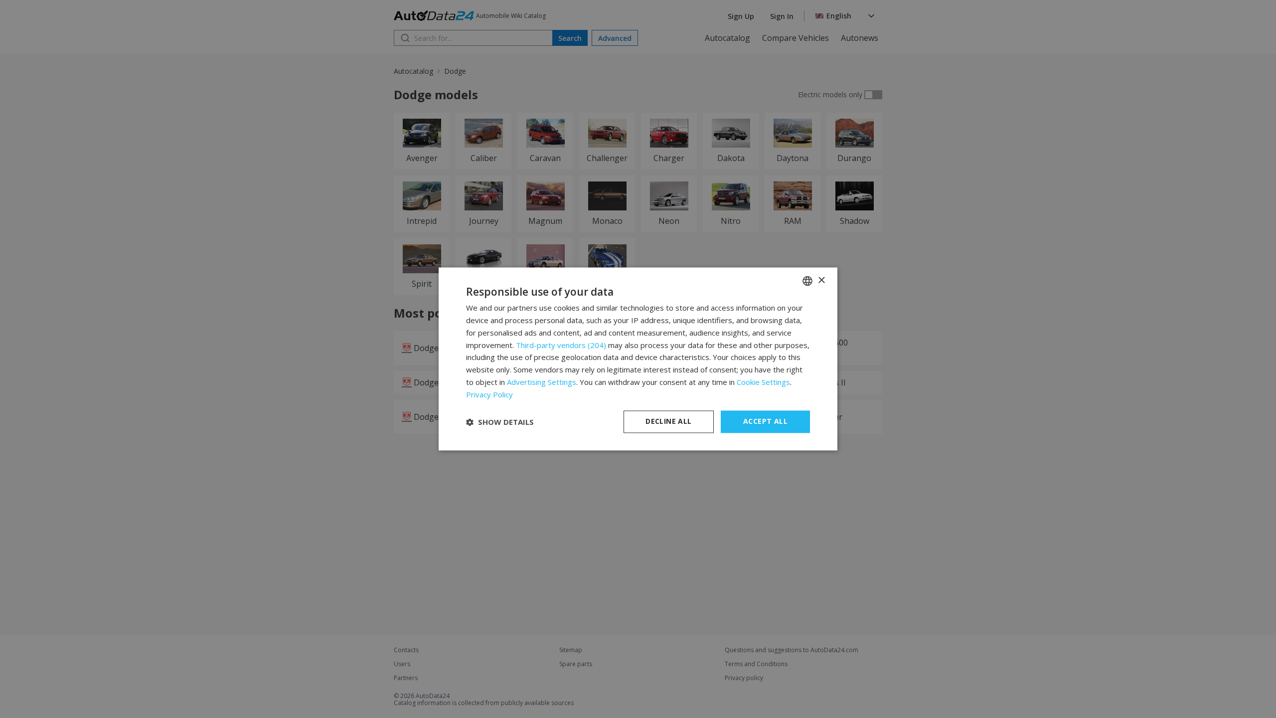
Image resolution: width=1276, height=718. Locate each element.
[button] (500, 421)
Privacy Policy (489, 394)
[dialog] (638, 358)
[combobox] (807, 281)
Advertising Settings (541, 382)
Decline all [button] (668, 421)
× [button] (821, 280)
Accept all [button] (765, 421)
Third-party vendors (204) (561, 345)
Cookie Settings (763, 382)
